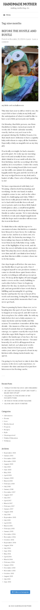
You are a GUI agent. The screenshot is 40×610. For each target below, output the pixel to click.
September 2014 (10, 543)
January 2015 (8, 531)
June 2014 (7, 551)
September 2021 (10, 453)
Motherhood (9, 424)
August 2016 (8, 512)
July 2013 (7, 579)
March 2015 (8, 526)
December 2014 (9, 534)
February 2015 (9, 529)
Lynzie (28, 39)
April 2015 (7, 523)
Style (6, 432)
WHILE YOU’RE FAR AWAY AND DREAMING (20, 388)
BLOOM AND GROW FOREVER (15, 404)
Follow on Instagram (21, 592)
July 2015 (7, 520)
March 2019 (8, 481)
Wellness (7, 441)
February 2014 (9, 562)
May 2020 (7, 472)
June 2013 (7, 582)
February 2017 (9, 506)
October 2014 (9, 540)
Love (6, 421)
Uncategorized (9, 435)
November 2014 (10, 537)
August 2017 (8, 495)
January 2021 (8, 456)
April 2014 (7, 557)
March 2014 (8, 559)
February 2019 (9, 484)
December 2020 (10, 458)
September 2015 (10, 517)
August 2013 (8, 576)
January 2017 (8, 509)
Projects (7, 427)
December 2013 (9, 568)
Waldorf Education (11, 438)
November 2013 (9, 571)
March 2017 (8, 503)
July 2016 (7, 515)
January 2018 (8, 489)
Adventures (8, 416)
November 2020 (10, 461)
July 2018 (7, 486)
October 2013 (9, 573)
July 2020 (7, 467)
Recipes (7, 430)
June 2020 (7, 470)
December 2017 (9, 492)
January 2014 (8, 565)
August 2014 (8, 545)
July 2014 (7, 548)
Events (6, 418)
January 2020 (9, 478)
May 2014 (7, 554)
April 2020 (8, 475)
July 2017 (7, 498)
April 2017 (7, 501)
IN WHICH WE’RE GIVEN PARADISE (17, 401)
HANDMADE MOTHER (20, 4)
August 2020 (8, 464)
